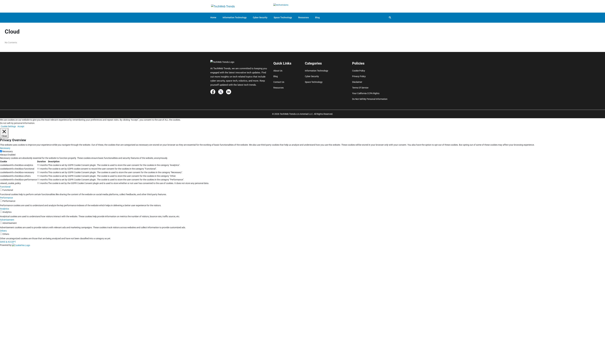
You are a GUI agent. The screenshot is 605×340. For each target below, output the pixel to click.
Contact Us (278, 82)
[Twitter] (220, 91)
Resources (303, 17)
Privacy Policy (359, 76)
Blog (317, 17)
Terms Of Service (360, 87)
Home (213, 17)
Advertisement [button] (7, 219)
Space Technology (283, 17)
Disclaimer (357, 82)
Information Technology (235, 17)
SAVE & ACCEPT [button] (8, 242)
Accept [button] (20, 126)
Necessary (8, 151)
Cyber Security (260, 17)
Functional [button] (5, 186)
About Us (277, 70)
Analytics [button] (4, 208)
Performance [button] (6, 197)
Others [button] (3, 231)
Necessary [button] (5, 148)
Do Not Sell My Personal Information (369, 99)
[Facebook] (212, 91)
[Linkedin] (228, 91)
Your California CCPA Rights (365, 93)
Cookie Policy (358, 70)
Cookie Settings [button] (8, 126)
